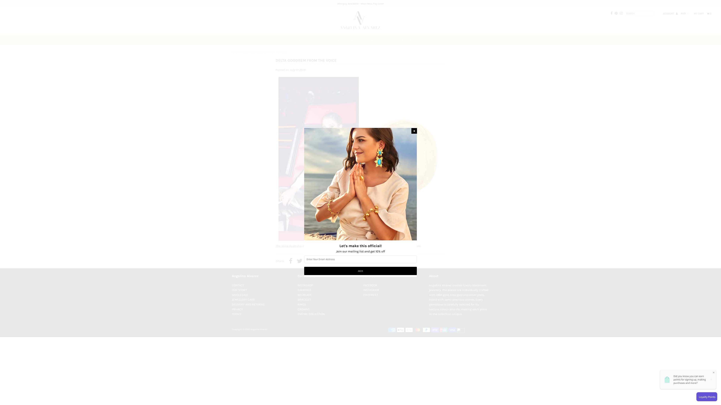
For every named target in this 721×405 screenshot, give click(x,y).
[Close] (414, 131)
